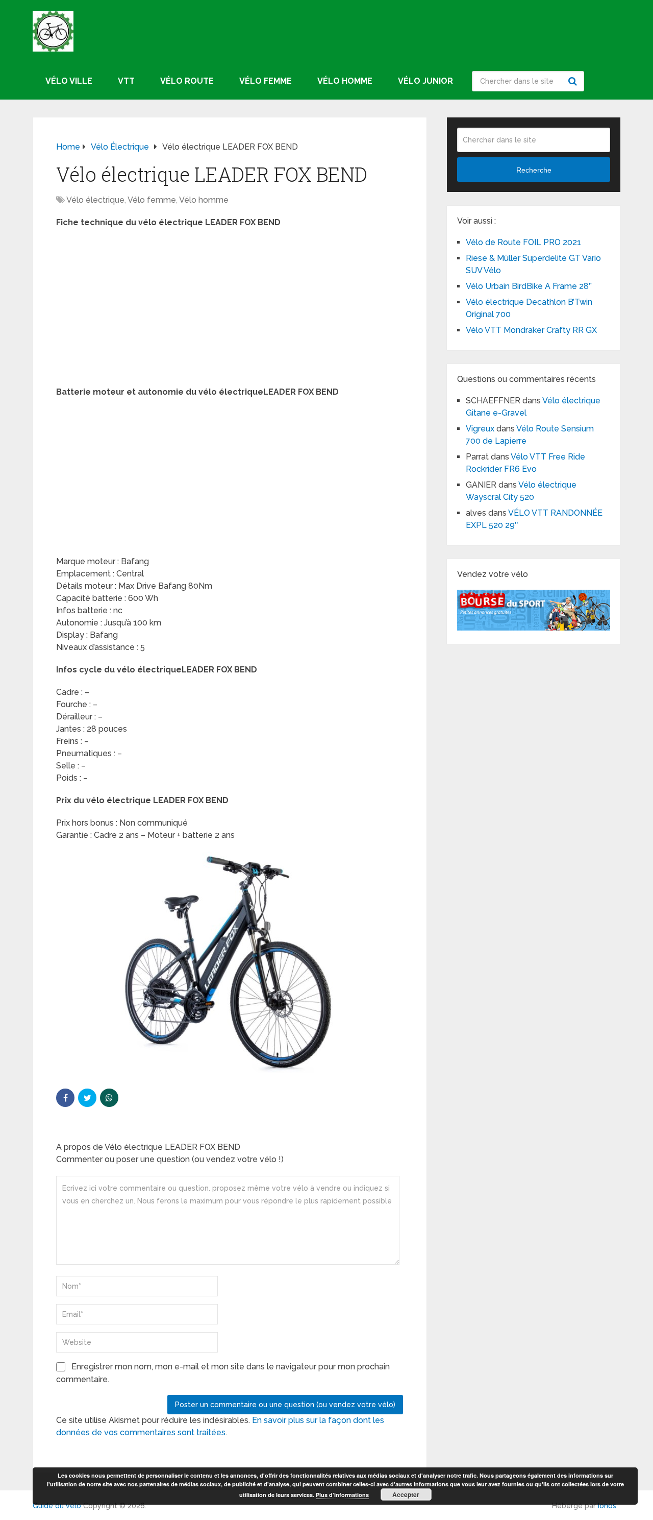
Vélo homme (344, 81)
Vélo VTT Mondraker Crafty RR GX (531, 330)
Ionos (607, 1506)
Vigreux (480, 428)
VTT (126, 81)
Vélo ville (68, 81)
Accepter (405, 1494)
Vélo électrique (95, 200)
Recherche (574, 81)
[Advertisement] (229, 310)
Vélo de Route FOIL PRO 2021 (523, 242)
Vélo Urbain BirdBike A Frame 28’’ (530, 286)
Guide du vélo (57, 1506)
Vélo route (187, 81)
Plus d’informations (342, 1495)
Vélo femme (265, 81)
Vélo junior (425, 81)
